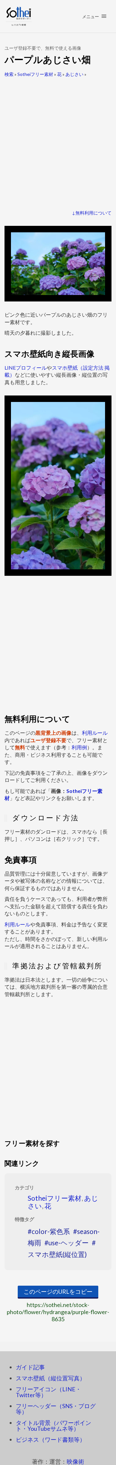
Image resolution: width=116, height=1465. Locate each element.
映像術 (75, 1461)
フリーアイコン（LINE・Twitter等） (48, 1392)
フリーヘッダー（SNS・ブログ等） (56, 1408)
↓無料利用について (91, 213)
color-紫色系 (51, 1231)
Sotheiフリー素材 (35, 74)
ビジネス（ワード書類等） (50, 1439)
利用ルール (95, 733)
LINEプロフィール (26, 367)
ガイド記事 (30, 1367)
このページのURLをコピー (58, 1291)
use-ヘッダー (68, 1242)
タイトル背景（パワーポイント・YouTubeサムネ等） (53, 1425)
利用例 (79, 747)
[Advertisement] (58, 141)
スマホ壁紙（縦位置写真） (50, 1378)
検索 (9, 74)
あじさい (74, 74)
